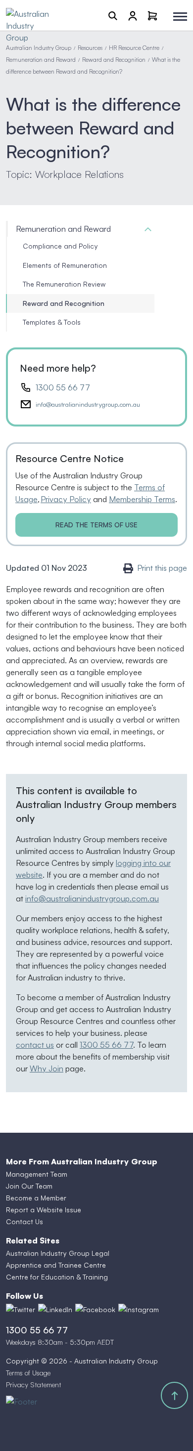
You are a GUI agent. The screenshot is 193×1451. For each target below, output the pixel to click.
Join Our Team (29, 1186)
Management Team (36, 1174)
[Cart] (152, 15)
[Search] (113, 15)
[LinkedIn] (55, 1309)
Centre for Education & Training (57, 1277)
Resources (90, 47)
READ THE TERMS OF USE (96, 524)
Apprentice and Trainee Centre (56, 1265)
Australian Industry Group (38, 47)
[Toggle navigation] (180, 16)
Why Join (46, 1068)
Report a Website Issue (43, 1209)
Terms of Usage (28, 1372)
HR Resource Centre (134, 47)
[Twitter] (20, 1309)
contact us (35, 1045)
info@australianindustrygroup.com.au (88, 404)
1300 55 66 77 (63, 387)
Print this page (162, 568)
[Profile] (133, 15)
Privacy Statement (33, 1384)
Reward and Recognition (113, 59)
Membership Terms (142, 499)
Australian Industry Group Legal (57, 1253)
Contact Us (24, 1221)
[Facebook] (95, 1309)
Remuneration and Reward (41, 59)
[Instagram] (138, 1309)
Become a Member (36, 1198)
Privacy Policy (66, 499)
